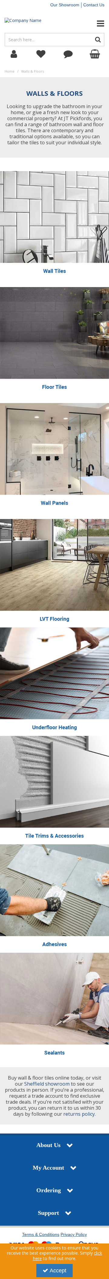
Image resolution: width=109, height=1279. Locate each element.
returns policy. (79, 1114)
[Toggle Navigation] (90, 23)
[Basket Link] (95, 54)
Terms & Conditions (40, 1234)
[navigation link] (41, 54)
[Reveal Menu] (90, 23)
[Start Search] (98, 39)
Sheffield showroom (47, 1083)
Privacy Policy (74, 1234)
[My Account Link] (14, 54)
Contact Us (93, 4)
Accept (58, 1271)
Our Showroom (64, 4)
